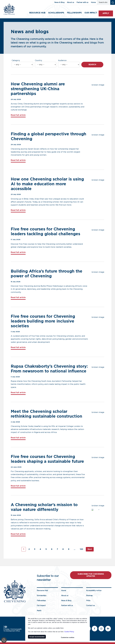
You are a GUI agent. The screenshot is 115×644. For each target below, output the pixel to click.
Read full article (18, 115)
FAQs (88, 600)
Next (90, 549)
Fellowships (74, 13)
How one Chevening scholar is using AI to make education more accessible (47, 184)
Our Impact (41, 605)
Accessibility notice (93, 590)
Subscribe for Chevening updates (91, 575)
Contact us (90, 605)
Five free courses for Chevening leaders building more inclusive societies (43, 321)
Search (92, 64)
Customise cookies (67, 637)
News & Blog (59, 2)
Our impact (90, 13)
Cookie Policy (69, 631)
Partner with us (82, 2)
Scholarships (56, 13)
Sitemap (89, 595)
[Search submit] (112, 2)
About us (70, 2)
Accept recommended (36, 637)
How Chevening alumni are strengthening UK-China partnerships (38, 89)
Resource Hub (37, 13)
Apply (106, 13)
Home (93, 2)
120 (81, 549)
